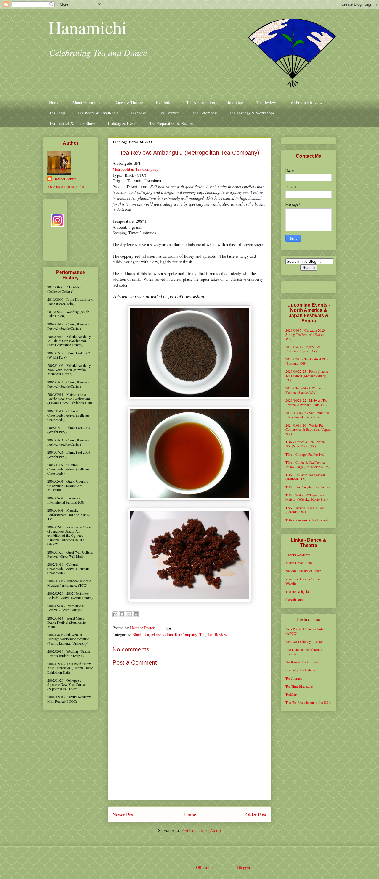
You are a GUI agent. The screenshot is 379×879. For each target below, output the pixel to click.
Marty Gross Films (298, 562)
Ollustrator (205, 867)
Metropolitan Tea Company (135, 169)
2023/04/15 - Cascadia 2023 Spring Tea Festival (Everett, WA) (305, 334)
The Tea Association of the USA (308, 702)
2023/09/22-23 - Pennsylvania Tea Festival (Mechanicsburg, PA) (306, 375)
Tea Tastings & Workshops (251, 113)
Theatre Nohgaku (297, 591)
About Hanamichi (87, 102)
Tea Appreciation (200, 102)
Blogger (243, 867)
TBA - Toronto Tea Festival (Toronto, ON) (304, 509)
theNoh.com (294, 599)
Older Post (255, 814)
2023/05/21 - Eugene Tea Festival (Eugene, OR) (302, 348)
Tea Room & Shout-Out (98, 113)
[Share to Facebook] (136, 614)
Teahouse (138, 113)
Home (54, 102)
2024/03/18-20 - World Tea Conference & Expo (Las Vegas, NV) (308, 429)
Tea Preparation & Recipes (171, 123)
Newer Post (124, 814)
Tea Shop (57, 113)
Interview (236, 102)
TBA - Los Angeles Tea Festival (307, 487)
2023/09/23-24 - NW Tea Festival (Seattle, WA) (303, 390)
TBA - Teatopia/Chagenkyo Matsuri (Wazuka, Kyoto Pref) (306, 497)
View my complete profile (65, 186)
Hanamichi (88, 27)
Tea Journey (293, 678)
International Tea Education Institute (304, 651)
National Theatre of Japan (303, 570)
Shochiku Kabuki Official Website (303, 581)
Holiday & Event (122, 123)
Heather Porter (143, 627)
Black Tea (140, 634)
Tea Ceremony (204, 113)
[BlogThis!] (122, 614)
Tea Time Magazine (299, 686)
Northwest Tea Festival (301, 661)
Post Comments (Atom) (201, 830)
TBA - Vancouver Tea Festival (306, 519)
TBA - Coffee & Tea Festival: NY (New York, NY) (305, 443)
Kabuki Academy (297, 554)
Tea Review (266, 102)
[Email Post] (167, 627)
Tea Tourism (169, 113)
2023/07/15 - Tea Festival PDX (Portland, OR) (307, 361)
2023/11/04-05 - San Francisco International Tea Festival (307, 414)
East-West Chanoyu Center (304, 641)
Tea (202, 634)
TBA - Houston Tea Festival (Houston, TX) (305, 476)
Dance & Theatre (128, 102)
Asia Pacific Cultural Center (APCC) (305, 631)
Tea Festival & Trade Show (72, 123)
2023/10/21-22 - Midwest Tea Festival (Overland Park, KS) (306, 402)
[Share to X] (129, 614)
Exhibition (165, 102)
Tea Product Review (305, 102)
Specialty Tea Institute (300, 669)
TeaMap (291, 694)
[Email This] (115, 614)
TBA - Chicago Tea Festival (304, 454)
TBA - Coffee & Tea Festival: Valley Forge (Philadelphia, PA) (307, 464)
